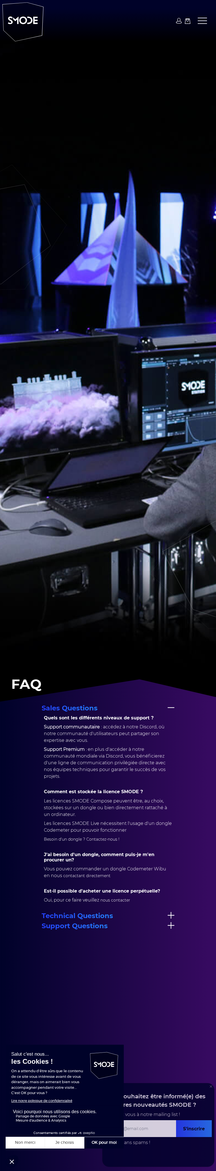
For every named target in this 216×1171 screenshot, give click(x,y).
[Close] (211, 1086)
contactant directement (87, 875)
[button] (200, 21)
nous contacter (115, 900)
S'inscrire (194, 1128)
